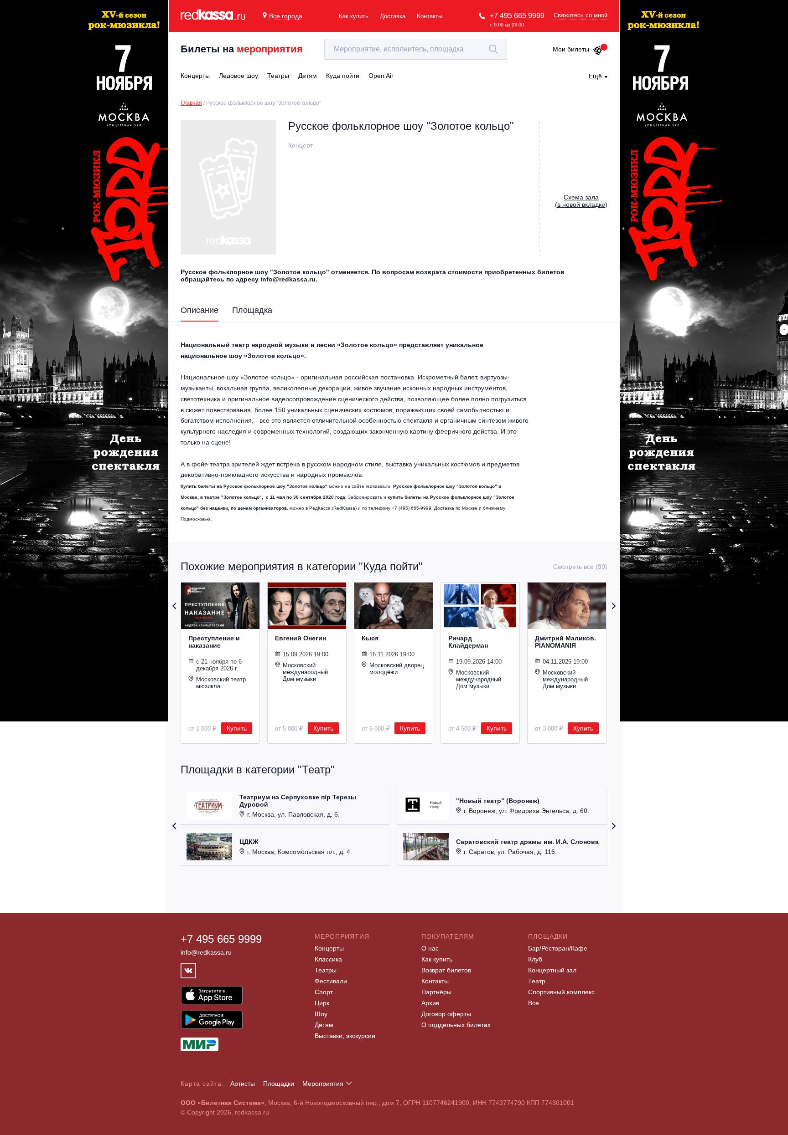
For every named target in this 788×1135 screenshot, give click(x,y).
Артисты (242, 1083)
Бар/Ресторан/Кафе (557, 948)
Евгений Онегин (300, 638)
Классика (328, 959)
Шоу (321, 1013)
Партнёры (436, 992)
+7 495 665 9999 (517, 16)
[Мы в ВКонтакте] (188, 970)
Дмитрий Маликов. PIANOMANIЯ (565, 641)
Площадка (252, 310)
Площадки (278, 1083)
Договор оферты (446, 1013)
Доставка (392, 16)
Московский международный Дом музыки (305, 672)
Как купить (353, 16)
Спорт (324, 992)
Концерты (329, 948)
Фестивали (331, 981)
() (581, 201)
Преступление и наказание (214, 641)
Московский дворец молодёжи (396, 668)
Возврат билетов (446, 970)
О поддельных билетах (456, 1024)
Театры (326, 970)
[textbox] (415, 49)
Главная (191, 103)
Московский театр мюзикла (221, 683)
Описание (199, 310)
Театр (536, 981)
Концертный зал (552, 970)
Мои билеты (571, 49)
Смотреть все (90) (580, 566)
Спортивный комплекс (561, 992)
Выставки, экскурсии (345, 1035)
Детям (324, 1024)
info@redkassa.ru (206, 952)
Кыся (370, 638)
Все (533, 1003)
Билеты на (242, 49)
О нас (430, 948)
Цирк (322, 1003)
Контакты (429, 16)
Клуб (535, 959)
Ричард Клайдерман (468, 641)
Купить (237, 728)
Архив (430, 1003)
